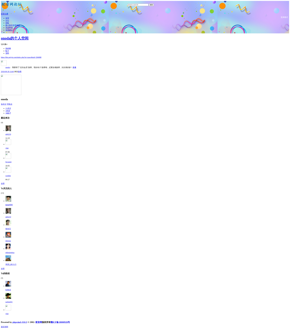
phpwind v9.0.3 (19, 322)
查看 (74, 67)
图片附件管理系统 (12, 25)
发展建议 (9, 30)
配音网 (39, 322)
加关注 (3, 104)
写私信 (9, 104)
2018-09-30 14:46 (7, 72)
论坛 (7, 21)
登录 (3, 14)
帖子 (7, 51)
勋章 (20, 72)
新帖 (7, 23)
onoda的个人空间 (15, 38)
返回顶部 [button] (4, 327)
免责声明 (9, 28)
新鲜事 (8, 48)
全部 (3, 183)
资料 (7, 53)
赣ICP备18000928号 (60, 322)
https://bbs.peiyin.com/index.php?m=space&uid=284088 (21, 57)
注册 (6, 14)
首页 (7, 18)
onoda (7, 67)
